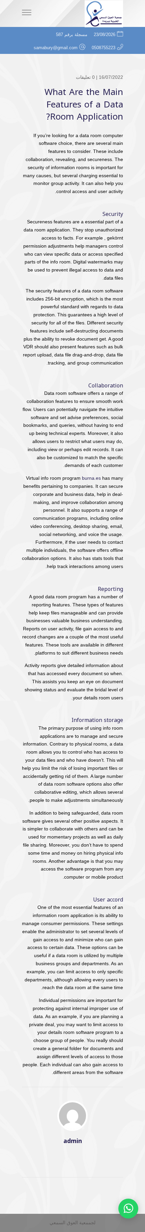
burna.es (91, 478)
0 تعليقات (85, 77)
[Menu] (26, 13)
